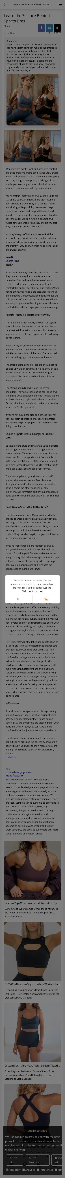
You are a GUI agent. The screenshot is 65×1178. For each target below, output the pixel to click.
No (18, 599)
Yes (46, 599)
